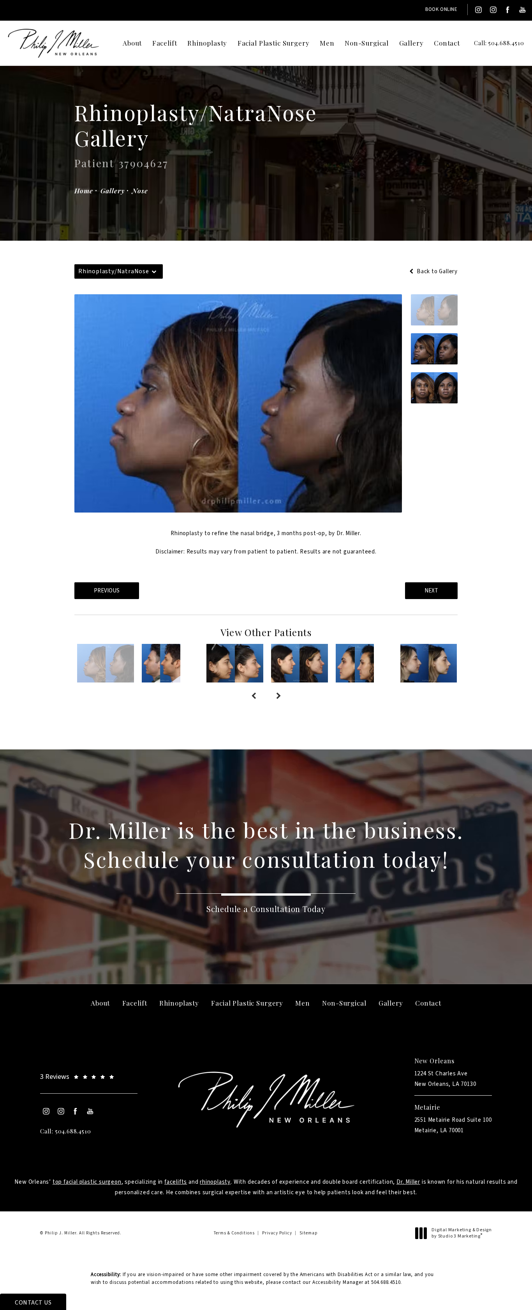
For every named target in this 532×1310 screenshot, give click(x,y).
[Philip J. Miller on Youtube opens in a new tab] (522, 9)
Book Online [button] (441, 9)
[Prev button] (253, 696)
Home (83, 190)
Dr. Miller (408, 1182)
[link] (493, 43)
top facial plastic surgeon (87, 1182)
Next (431, 591)
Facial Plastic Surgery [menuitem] (274, 43)
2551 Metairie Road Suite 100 (453, 1125)
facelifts (175, 1182)
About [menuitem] (132, 43)
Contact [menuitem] (447, 43)
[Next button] (278, 696)
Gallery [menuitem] (411, 43)
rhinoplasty (215, 1182)
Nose (140, 190)
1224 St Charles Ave (445, 1079)
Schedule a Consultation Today (266, 908)
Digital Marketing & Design (461, 1233)
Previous (107, 591)
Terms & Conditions (234, 1233)
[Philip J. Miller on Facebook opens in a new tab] (507, 9)
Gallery (112, 190)
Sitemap (308, 1233)
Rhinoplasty (187, 533)
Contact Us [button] (33, 1302)
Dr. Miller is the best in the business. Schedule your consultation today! (266, 844)
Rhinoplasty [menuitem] (207, 43)
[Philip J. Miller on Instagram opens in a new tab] (477, 9)
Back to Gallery (436, 271)
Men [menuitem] (327, 43)
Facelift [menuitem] (164, 43)
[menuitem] (477, 9)
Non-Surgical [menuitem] (367, 43)
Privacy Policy (277, 1233)
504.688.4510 (386, 1282)
